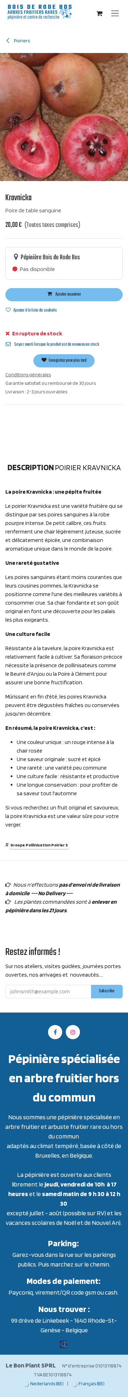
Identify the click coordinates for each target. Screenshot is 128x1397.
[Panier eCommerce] (99, 13)
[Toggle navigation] (115, 13)
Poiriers (21, 40)
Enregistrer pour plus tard (67, 360)
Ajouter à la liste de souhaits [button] (35, 310)
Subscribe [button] (106, 991)
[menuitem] (43, 1383)
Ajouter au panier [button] (68, 294)
